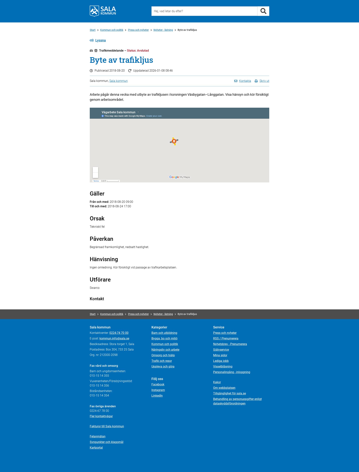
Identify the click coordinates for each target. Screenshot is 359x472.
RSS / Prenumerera (225, 338)
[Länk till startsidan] (103, 11)
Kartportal (96, 447)
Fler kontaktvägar (101, 416)
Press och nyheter (138, 29)
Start (93, 29)
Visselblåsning (222, 366)
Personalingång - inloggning (231, 372)
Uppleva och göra (162, 366)
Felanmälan (97, 436)
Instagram (158, 390)
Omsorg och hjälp (163, 355)
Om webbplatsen (224, 388)
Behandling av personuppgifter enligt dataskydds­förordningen (237, 401)
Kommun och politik (111, 29)
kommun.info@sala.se (114, 338)
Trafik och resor (161, 361)
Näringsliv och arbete (165, 349)
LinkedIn (157, 395)
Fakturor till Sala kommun (107, 426)
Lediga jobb (221, 361)
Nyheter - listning (163, 29)
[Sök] (263, 11)
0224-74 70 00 (118, 333)
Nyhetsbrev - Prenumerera (230, 344)
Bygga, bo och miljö (164, 338)
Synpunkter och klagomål (106, 442)
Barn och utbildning (164, 333)
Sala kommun (118, 81)
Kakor (217, 382)
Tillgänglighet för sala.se (229, 393)
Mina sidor (220, 355)
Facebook (157, 384)
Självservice (221, 349)
